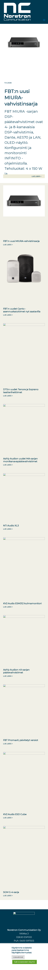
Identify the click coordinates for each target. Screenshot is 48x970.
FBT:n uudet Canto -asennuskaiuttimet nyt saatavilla (21, 310)
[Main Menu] (44, 20)
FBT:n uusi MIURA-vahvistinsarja (21, 97)
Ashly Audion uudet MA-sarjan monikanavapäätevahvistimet (20, 460)
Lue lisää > (8, 245)
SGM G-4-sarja (11, 892)
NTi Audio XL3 (11, 525)
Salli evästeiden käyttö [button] (24, 962)
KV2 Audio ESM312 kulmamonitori (22, 603)
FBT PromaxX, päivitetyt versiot (20, 740)
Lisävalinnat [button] (18, 957)
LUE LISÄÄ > (36, 176)
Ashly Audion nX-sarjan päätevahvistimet (16, 671)
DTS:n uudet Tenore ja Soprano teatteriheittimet (20, 390)
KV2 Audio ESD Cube (15, 814)
